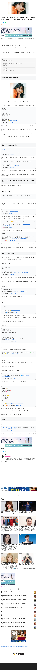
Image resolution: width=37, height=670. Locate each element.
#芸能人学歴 (9, 646)
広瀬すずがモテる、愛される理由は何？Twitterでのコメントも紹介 (12, 63)
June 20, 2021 (15, 341)
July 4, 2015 (10, 213)
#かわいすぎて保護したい (5, 427)
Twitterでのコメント (7, 64)
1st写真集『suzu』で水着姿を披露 (9, 70)
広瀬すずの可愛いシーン (6, 65)
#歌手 (26, 646)
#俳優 (17, 646)
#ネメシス (3, 149)
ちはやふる (5, 69)
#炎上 (7, 646)
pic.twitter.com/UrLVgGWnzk (15, 165)
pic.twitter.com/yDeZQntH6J (6, 225)
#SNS (27, 646)
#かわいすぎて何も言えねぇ (14, 427)
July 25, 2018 (12, 274)
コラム (3, 623)
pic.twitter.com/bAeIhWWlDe (17, 353)
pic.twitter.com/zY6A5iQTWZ (18, 403)
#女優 (2, 646)
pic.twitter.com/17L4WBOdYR (24, 272)
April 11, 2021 (12, 154)
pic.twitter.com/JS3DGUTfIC (12, 428)
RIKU (6, 454)
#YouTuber (4, 646)
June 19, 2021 (15, 312)
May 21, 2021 (12, 122)
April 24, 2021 (15, 378)
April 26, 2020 (12, 167)
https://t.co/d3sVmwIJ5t (13, 120)
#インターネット (13, 646)
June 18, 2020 (10, 227)
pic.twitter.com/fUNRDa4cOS (22, 238)
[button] (33, 44)
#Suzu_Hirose (27, 375)
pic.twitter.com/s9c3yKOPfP (23, 291)
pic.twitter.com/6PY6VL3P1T (15, 310)
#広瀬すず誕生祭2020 (26, 224)
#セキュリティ (23, 646)
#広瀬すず (17, 291)
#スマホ (19, 646)
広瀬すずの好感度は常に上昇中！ (7, 60)
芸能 (2, 596)
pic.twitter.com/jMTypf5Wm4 (14, 211)
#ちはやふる (11, 353)
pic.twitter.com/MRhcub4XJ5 (9, 339)
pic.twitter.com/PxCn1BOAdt (6, 376)
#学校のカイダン (17, 272)
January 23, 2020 (13, 293)
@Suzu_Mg (13, 291)
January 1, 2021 (18, 405)
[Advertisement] (18, 473)
